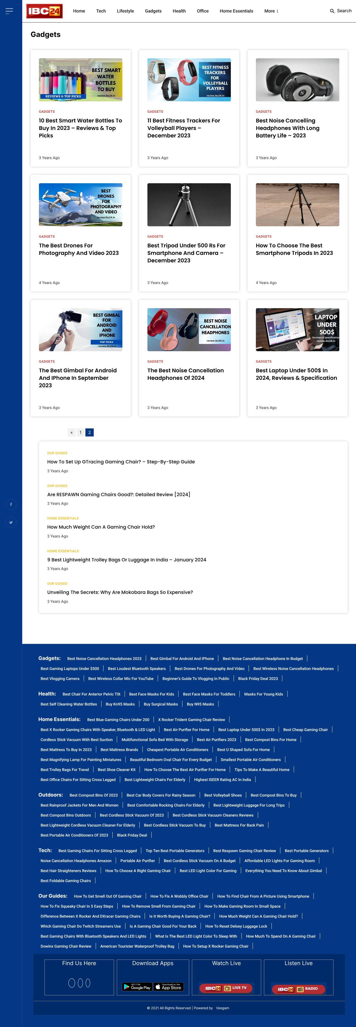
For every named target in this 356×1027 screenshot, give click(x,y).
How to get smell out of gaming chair (108, 897)
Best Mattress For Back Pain (239, 825)
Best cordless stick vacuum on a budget (200, 861)
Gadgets (153, 11)
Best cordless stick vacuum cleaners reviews (213, 815)
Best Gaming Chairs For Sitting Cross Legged (98, 851)
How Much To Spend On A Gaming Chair (281, 937)
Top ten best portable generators (175, 851)
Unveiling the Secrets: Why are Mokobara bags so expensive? (120, 592)
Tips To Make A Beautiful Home (261, 770)
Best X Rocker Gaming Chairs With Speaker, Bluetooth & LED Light (98, 730)
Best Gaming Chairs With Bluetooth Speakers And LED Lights (93, 937)
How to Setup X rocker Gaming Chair (216, 947)
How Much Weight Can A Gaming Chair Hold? (258, 917)
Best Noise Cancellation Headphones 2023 (104, 659)
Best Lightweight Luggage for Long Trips (249, 805)
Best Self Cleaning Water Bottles (69, 704)
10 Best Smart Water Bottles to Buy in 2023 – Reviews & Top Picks (80, 128)
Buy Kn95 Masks (120, 704)
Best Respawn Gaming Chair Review (244, 851)
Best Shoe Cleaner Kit (116, 770)
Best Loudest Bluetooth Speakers (137, 669)
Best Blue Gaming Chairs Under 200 (118, 720)
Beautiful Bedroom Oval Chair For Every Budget (171, 760)
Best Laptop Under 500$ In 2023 (246, 730)
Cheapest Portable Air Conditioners (178, 750)
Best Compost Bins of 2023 (94, 796)
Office (203, 11)
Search (344, 10)
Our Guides (57, 453)
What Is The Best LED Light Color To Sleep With (196, 937)
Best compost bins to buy (273, 796)
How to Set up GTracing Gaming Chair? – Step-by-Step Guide (121, 461)
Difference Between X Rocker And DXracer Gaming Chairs (90, 917)
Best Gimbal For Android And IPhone (182, 659)
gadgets (46, 34)
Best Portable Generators (307, 851)
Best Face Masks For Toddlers (209, 694)
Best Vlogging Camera (60, 679)
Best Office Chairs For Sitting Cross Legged (78, 780)
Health (179, 11)
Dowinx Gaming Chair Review (66, 947)
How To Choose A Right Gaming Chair (138, 871)
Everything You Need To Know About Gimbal (284, 871)
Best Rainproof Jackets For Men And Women (79, 805)
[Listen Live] (299, 986)
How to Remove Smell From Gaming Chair (159, 907)
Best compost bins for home (271, 740)
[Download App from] (137, 984)
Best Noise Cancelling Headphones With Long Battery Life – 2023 (288, 128)
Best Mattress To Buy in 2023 (66, 750)
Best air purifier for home (186, 730)
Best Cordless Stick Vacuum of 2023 (132, 815)
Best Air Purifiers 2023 (216, 740)
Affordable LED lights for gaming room (279, 861)
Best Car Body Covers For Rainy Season (161, 796)
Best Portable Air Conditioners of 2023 (74, 835)
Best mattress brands (119, 750)
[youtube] (88, 983)
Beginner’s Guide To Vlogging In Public (195, 679)
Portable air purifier (137, 861)
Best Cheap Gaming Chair (305, 730)
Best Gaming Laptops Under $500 (70, 669)
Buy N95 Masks (200, 704)
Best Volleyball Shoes (223, 796)
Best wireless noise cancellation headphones (293, 669)
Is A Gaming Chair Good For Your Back (163, 927)
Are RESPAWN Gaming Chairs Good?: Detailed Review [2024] (119, 494)
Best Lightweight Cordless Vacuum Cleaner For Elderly (88, 825)
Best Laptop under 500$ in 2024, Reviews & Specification (296, 374)
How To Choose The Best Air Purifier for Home (185, 770)
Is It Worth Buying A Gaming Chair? (179, 917)
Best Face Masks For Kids (151, 694)
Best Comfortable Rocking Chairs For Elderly (166, 805)
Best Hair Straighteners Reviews (69, 871)
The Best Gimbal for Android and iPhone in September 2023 (78, 378)
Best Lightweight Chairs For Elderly (155, 780)
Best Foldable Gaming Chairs (66, 881)
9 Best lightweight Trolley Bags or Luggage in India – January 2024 (126, 559)
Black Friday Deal (132, 835)
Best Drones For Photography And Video (209, 669)
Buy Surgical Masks (161, 704)
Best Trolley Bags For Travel (65, 770)
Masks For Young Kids (263, 694)
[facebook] (71, 983)
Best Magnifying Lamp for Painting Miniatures (81, 760)
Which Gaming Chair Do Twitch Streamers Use (81, 927)
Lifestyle (125, 11)
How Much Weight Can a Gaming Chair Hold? (101, 527)
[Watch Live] (226, 986)
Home (79, 11)
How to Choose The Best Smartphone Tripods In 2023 (294, 249)
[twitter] (80, 983)
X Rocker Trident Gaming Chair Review (191, 720)
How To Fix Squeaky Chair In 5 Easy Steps (77, 907)
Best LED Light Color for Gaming (208, 871)
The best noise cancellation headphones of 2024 (185, 374)
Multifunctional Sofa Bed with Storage (155, 740)
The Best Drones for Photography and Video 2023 (79, 249)
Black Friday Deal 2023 (258, 679)
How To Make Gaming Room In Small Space (242, 907)
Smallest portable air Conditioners (251, 760)
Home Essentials (236, 11)
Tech (101, 11)
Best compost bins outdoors (66, 815)
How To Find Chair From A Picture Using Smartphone (263, 897)
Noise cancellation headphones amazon (76, 861)
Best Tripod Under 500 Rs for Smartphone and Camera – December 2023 (186, 253)
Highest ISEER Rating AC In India (222, 780)
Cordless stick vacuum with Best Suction (77, 740)
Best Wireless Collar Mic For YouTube (121, 679)
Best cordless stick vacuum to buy (175, 825)
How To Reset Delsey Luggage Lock (236, 927)
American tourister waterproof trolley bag (137, 947)
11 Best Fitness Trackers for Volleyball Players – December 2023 (183, 128)
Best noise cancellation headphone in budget (263, 659)
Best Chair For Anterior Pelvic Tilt (91, 694)
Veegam (222, 1008)
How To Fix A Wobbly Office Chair (179, 897)
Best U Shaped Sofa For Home (243, 750)
